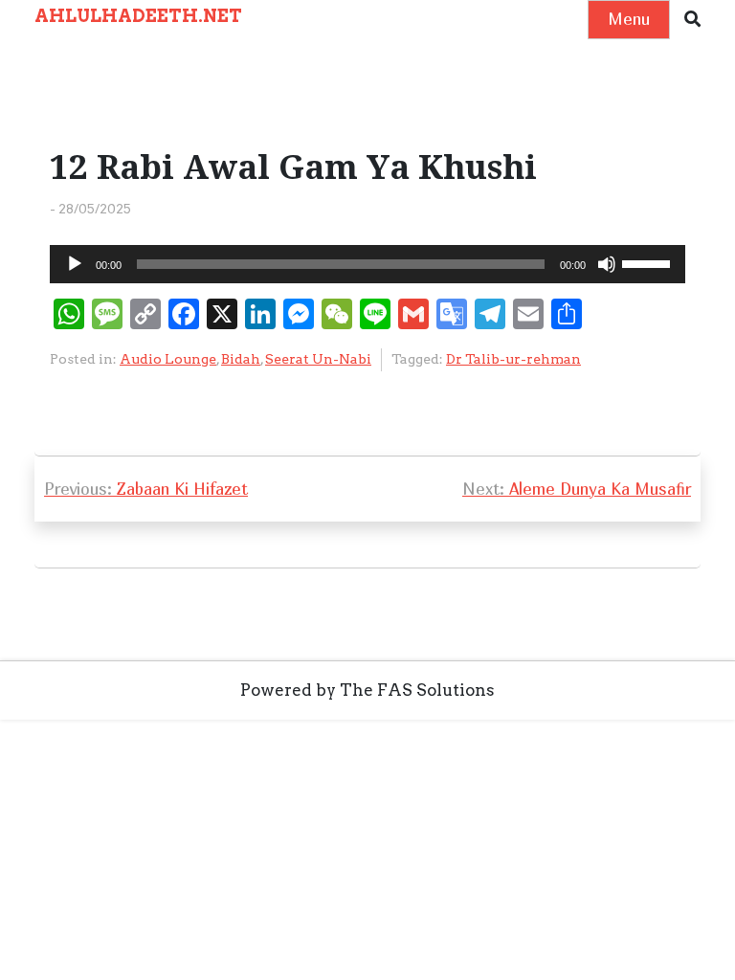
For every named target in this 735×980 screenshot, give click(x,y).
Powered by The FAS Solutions (367, 690)
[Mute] (606, 264)
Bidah (240, 359)
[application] (367, 264)
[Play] (74, 264)
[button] (692, 19)
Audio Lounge (168, 359)
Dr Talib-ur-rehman (513, 359)
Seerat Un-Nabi (318, 359)
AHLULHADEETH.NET (138, 16)
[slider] (649, 262)
